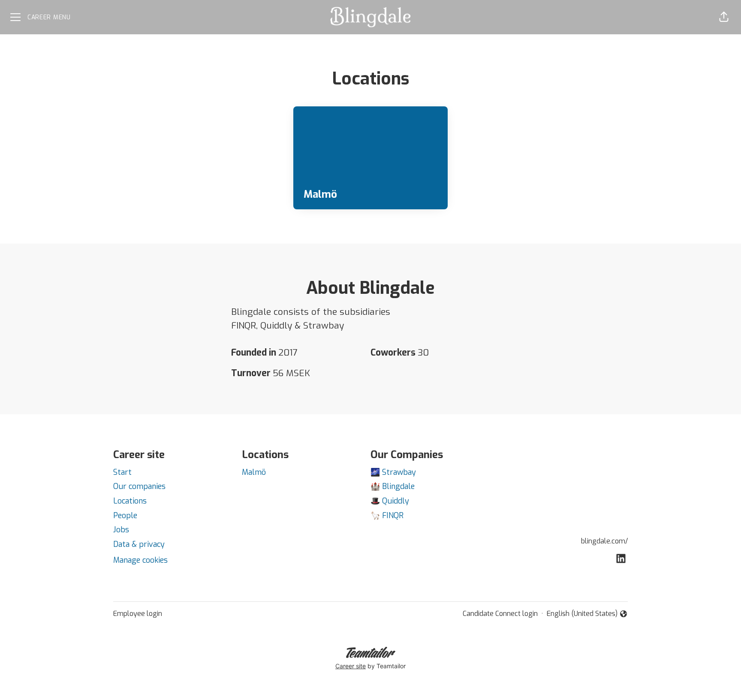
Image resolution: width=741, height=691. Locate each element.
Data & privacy (139, 544)
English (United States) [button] (582, 614)
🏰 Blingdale (392, 486)
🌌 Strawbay (393, 472)
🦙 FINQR (387, 515)
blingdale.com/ (604, 541)
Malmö (254, 472)
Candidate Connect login (500, 613)
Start (122, 472)
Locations (130, 501)
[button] (724, 17)
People (125, 515)
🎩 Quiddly (389, 501)
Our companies (139, 486)
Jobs (121, 530)
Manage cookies (140, 560)
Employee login (137, 613)
